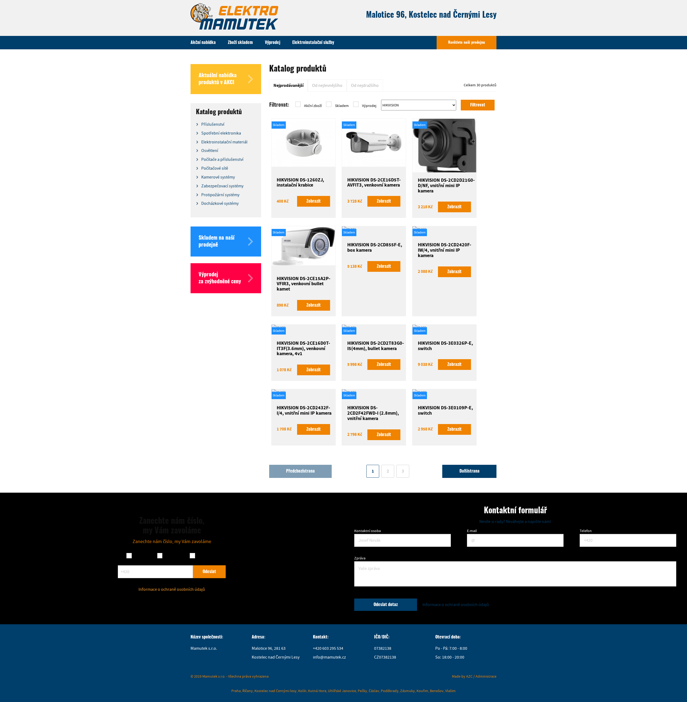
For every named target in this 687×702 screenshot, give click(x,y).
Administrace (486, 676)
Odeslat (209, 572)
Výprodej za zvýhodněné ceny (220, 278)
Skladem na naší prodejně (217, 241)
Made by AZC (462, 676)
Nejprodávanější (288, 85)
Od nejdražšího (365, 85)
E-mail (472, 531)
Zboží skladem (240, 42)
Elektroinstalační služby (313, 42)
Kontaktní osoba (367, 531)
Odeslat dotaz (386, 605)
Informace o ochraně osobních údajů (171, 589)
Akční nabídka (203, 42)
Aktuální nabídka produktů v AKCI (218, 79)
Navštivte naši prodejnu (466, 42)
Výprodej (272, 42)
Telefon (586, 531)
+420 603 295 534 (328, 648)
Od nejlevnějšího (327, 85)
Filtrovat (477, 105)
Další (469, 471)
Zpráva (360, 558)
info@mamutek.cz (329, 657)
